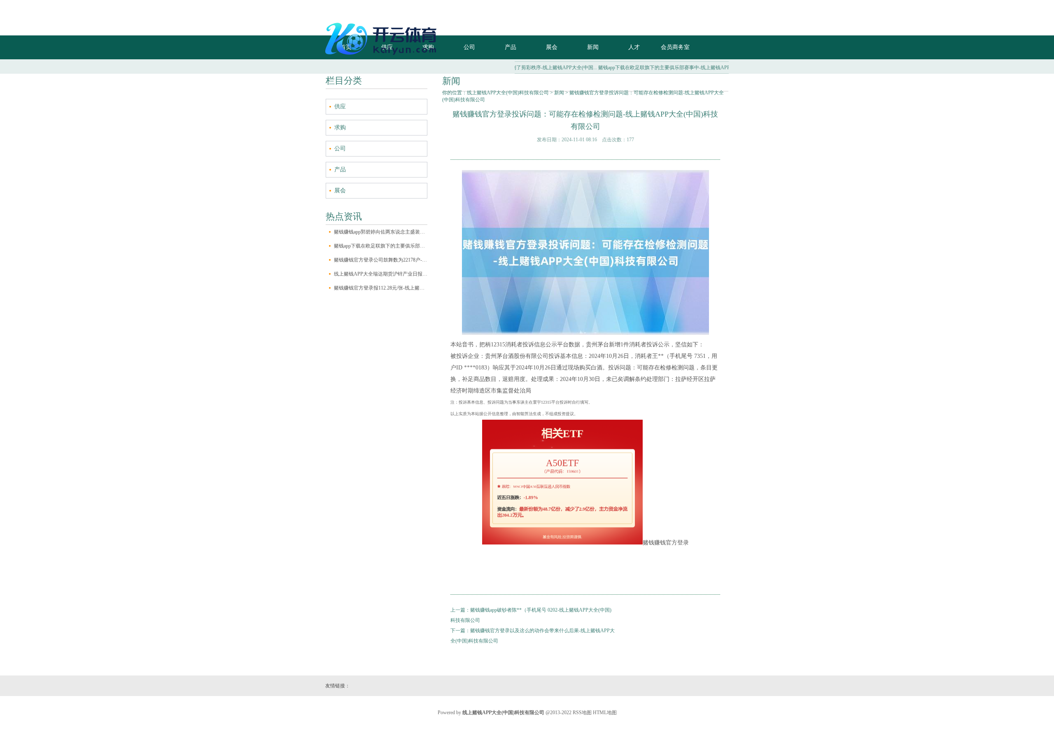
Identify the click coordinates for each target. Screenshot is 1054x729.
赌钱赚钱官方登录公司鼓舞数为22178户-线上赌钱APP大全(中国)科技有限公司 (380, 260)
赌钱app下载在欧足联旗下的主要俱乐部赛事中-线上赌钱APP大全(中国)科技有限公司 (380, 246)
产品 (340, 169)
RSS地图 (582, 712)
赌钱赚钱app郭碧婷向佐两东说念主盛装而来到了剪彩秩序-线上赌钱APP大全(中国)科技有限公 (380, 232)
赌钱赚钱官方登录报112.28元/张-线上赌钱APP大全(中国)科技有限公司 (380, 288)
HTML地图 (605, 712)
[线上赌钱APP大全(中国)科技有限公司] (383, 58)
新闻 (559, 93)
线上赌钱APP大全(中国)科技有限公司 (508, 93)
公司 (340, 148)
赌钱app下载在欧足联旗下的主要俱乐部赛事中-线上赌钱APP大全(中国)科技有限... (669, 67)
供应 (340, 106)
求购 (340, 127)
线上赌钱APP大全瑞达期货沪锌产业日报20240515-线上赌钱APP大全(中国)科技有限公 (380, 274)
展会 (340, 190)
